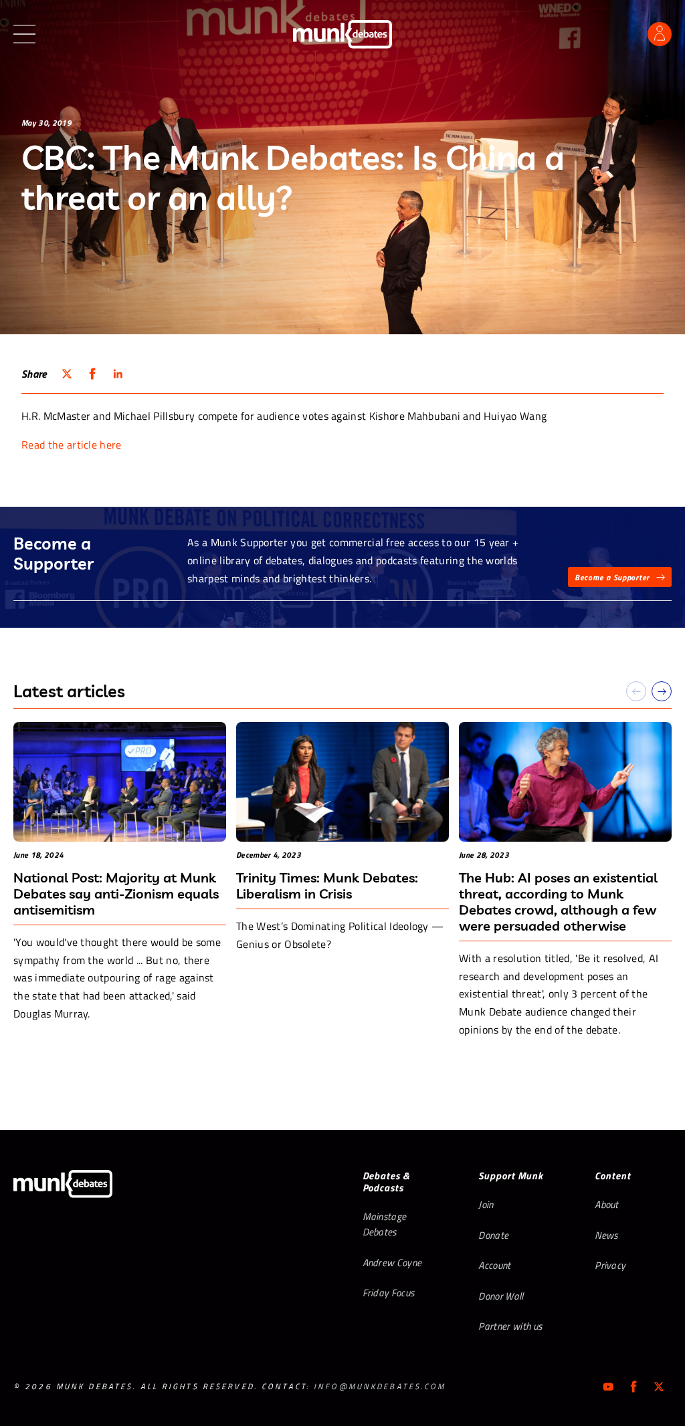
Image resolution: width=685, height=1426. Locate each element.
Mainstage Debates (385, 1224)
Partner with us (510, 1326)
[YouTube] (608, 1386)
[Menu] (24, 34)
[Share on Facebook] (92, 373)
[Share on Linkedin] (117, 373)
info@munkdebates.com (380, 1386)
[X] (659, 1386)
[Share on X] (67, 373)
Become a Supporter (612, 577)
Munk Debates (342, 34)
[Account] (660, 34)
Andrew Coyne (392, 1262)
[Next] (662, 691)
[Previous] (636, 691)
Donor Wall (500, 1296)
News (606, 1235)
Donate (493, 1235)
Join (485, 1204)
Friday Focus (389, 1292)
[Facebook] (633, 1386)
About (607, 1204)
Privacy (610, 1265)
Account (494, 1265)
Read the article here (71, 445)
